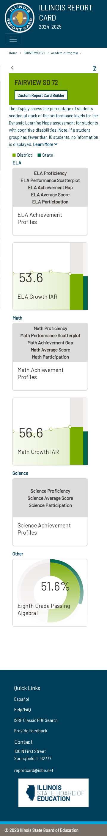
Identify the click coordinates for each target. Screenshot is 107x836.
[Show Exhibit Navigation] (12, 67)
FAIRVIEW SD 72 (34, 53)
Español (21, 699)
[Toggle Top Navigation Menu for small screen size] (13, 39)
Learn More (43, 144)
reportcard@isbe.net (33, 770)
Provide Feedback (30, 730)
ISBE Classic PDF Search (36, 720)
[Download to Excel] (94, 68)
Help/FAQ (22, 709)
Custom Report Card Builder (41, 95)
